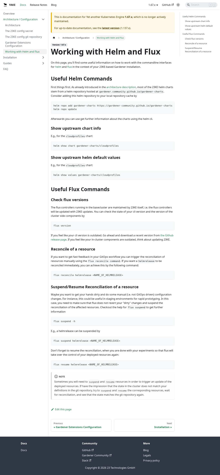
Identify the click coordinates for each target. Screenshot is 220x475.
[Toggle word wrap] (164, 105)
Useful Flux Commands (193, 33)
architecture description (121, 87)
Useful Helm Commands (194, 16)
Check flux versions (194, 38)
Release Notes (38, 5)
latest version (111, 28)
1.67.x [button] (151, 5)
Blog (54, 5)
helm (58, 67)
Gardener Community (95, 455)
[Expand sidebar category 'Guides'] (43, 63)
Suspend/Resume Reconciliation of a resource (198, 50)
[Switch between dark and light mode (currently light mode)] (178, 4)
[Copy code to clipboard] (170, 105)
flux (69, 67)
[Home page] (54, 37)
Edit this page (63, 409)
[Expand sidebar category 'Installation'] (43, 57)
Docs (23, 5)
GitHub (166, 5)
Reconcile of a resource (196, 43)
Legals (147, 455)
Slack (85, 460)
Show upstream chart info (197, 21)
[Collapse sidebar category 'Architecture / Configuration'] (43, 19)
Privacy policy (151, 460)
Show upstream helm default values (199, 27)
